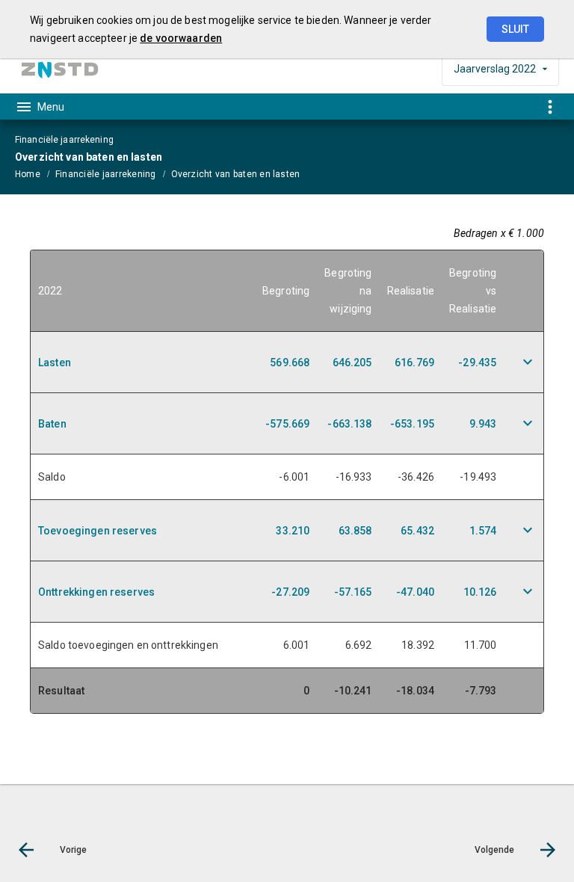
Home (27, 174)
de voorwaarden (181, 38)
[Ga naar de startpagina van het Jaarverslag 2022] (60, 69)
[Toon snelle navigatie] (550, 106)
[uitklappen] (527, 362)
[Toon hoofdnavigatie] (39, 107)
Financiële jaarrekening (105, 174)
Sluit (515, 29)
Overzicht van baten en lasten (235, 174)
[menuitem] (35, 173)
